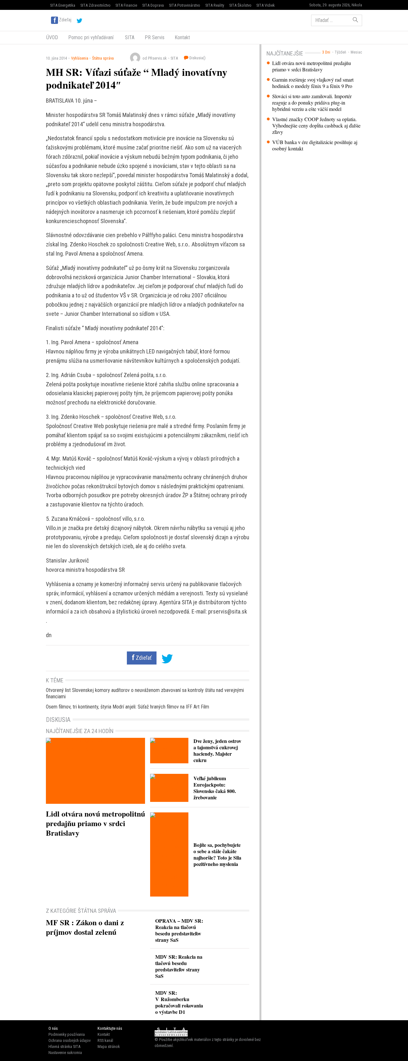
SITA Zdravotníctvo (95, 5)
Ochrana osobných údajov (69, 1040)
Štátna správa (103, 58)
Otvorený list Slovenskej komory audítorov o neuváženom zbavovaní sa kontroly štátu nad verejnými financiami (145, 693)
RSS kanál (105, 1040)
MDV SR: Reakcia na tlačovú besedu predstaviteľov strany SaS (178, 966)
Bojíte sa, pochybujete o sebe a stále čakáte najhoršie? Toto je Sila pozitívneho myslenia (217, 854)
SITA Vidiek (265, 5)
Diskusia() (197, 57)
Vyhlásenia (79, 58)
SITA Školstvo (240, 5)
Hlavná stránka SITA (64, 1046)
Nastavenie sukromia (65, 1052)
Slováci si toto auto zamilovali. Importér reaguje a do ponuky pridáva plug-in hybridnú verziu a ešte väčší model (312, 102)
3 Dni (326, 52)
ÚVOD (52, 37)
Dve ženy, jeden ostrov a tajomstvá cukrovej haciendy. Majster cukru (217, 750)
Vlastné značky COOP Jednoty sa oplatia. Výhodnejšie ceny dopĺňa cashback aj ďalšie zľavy (316, 125)
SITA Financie (126, 5)
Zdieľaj (65, 19)
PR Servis (154, 37)
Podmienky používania (66, 1034)
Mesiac (356, 52)
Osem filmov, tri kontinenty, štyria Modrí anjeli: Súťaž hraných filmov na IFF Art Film (127, 707)
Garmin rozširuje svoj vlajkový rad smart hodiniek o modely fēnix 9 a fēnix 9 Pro (312, 82)
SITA (129, 37)
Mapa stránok (109, 1046)
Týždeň (340, 52)
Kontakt (182, 37)
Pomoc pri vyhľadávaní (90, 37)
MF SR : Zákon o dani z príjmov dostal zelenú (85, 927)
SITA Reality (214, 5)
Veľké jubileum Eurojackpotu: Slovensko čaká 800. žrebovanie (214, 787)
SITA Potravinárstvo (184, 5)
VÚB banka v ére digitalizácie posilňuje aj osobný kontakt (314, 145)
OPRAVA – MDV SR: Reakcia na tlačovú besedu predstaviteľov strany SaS (179, 930)
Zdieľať (143, 658)
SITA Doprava (153, 5)
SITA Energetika (62, 5)
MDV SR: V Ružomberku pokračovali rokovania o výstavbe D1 (179, 1002)
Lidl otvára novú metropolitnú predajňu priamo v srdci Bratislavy (311, 66)
